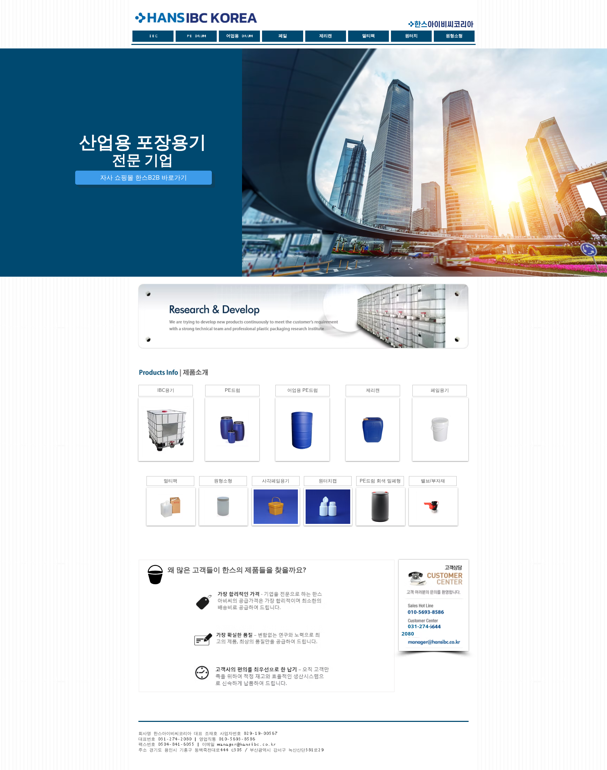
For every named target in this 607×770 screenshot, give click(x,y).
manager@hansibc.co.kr (246, 745)
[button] (282, 36)
